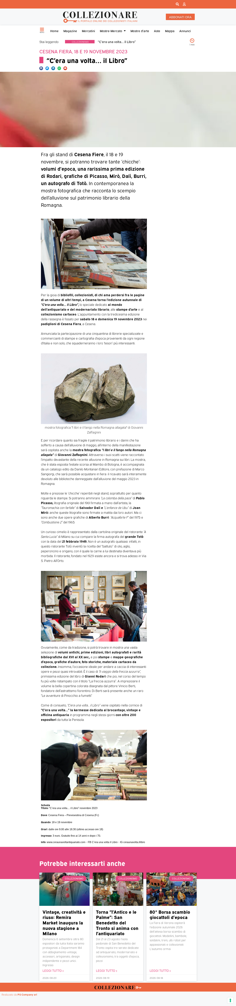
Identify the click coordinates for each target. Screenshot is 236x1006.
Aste (157, 31)
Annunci (185, 31)
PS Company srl (27, 994)
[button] (41, 68)
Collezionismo (80, 41)
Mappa (170, 31)
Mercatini (88, 31)
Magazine (70, 31)
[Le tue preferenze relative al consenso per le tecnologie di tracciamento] (230, 1000)
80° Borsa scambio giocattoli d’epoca (170, 914)
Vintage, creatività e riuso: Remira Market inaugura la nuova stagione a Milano (64, 922)
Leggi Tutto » (53, 970)
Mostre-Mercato (111, 31)
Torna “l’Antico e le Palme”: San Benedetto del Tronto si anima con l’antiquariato (117, 922)
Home (54, 31)
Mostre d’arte (140, 31)
